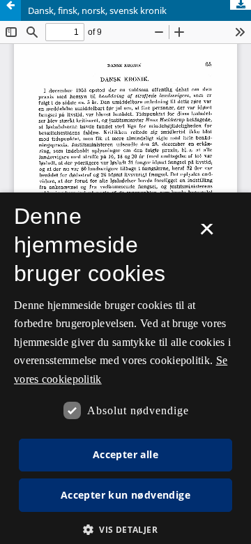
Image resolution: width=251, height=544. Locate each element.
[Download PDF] (240, 5)
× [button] (207, 233)
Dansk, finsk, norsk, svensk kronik (97, 10)
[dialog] (125, 368)
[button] (125, 529)
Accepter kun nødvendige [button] (125, 494)
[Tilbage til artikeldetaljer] (10, 10)
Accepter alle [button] (125, 454)
